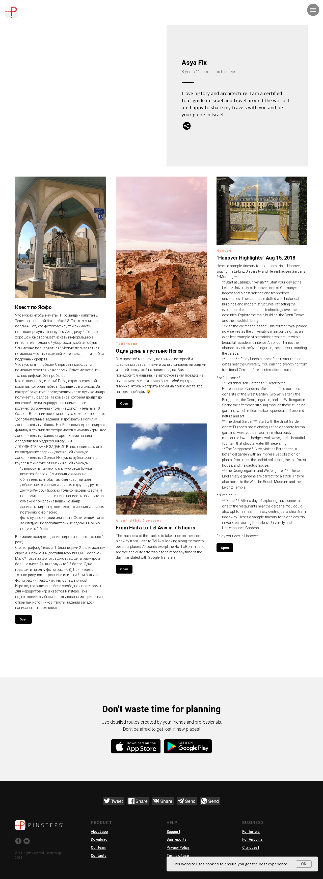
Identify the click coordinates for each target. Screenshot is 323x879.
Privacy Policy (178, 847)
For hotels (251, 832)
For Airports (252, 839)
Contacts (98, 856)
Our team (98, 847)
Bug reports (176, 839)
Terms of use (178, 856)
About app (99, 832)
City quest (250, 847)
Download (99, 839)
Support (173, 832)
